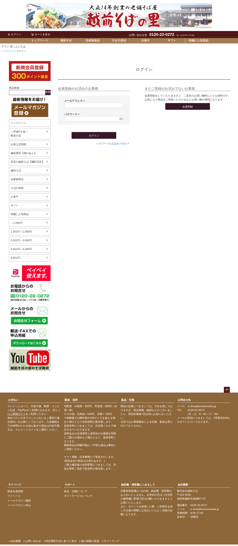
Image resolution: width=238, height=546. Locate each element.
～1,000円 (16, 222)
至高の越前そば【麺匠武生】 (27, 161)
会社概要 (183, 484)
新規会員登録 (15, 491)
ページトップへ (227, 390)
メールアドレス (75, 100)
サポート (70, 484)
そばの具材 (17, 187)
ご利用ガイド (18, 413)
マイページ (14, 484)
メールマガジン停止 (19, 505)
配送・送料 (71, 399)
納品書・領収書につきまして (138, 484)
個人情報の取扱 (90, 541)
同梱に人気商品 (20, 214)
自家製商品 (17, 179)
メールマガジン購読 (19, 500)
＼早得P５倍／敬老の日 (19, 133)
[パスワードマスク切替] (120, 118)
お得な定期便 (18, 144)
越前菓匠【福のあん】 (24, 153)
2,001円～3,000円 (21, 240)
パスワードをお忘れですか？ (113, 143)
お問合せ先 (184, 399)
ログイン (16, 34)
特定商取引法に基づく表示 (61, 541)
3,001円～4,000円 (21, 249)
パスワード (72, 114)
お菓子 (14, 196)
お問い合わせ (33, 541)
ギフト (14, 205)
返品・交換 (127, 399)
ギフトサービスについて (78, 495)
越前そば (16, 170)
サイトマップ (111, 541)
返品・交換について (75, 491)
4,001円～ (16, 257)
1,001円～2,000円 (21, 231)
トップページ (7, 51)
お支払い (13, 399)
